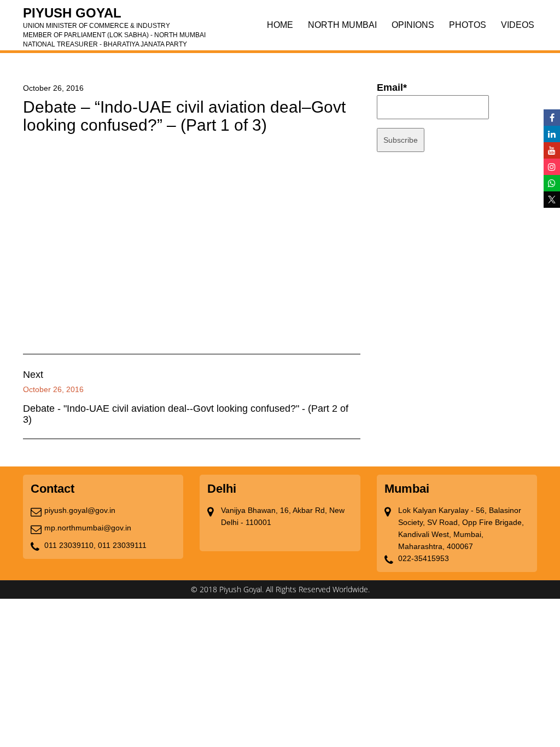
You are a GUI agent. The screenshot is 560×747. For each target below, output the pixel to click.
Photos (467, 25)
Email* (392, 87)
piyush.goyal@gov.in (79, 510)
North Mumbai (342, 25)
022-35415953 (423, 558)
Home (280, 25)
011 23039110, (70, 545)
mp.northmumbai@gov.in (87, 527)
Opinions (413, 25)
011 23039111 (122, 545)
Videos (517, 25)
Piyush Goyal (114, 16)
